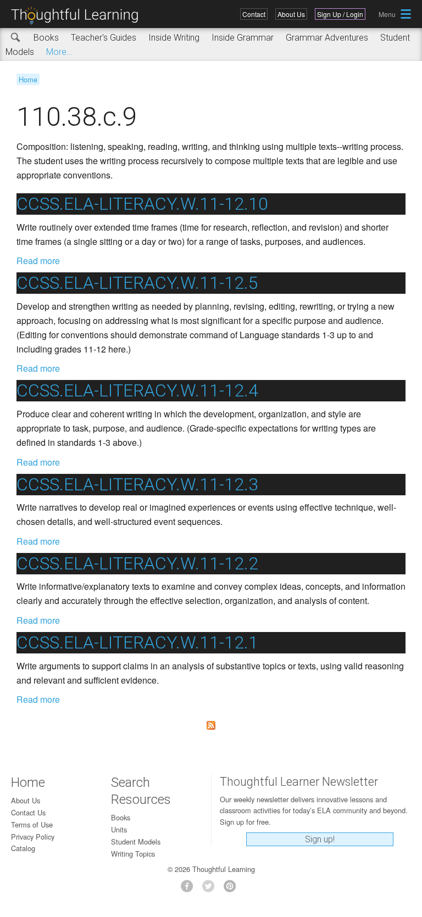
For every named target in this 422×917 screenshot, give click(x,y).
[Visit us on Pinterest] (232, 889)
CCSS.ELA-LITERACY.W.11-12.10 (142, 203)
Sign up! (320, 839)
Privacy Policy (32, 836)
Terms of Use (32, 824)
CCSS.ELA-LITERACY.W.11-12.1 (137, 642)
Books (46, 37)
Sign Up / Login (340, 14)
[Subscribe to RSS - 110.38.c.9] (211, 725)
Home (28, 79)
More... (59, 52)
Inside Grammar (243, 37)
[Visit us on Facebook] (189, 889)
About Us (291, 14)
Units (119, 829)
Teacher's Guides (103, 37)
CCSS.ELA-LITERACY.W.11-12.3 (137, 484)
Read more (38, 260)
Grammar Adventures (327, 37)
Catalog (23, 848)
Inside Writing (173, 37)
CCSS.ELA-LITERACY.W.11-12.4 (137, 390)
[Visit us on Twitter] (211, 889)
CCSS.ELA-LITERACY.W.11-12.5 (137, 282)
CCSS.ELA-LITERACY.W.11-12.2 (137, 563)
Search (15, 37)
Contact (253, 14)
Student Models (135, 841)
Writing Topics (133, 853)
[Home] (78, 16)
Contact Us (28, 812)
